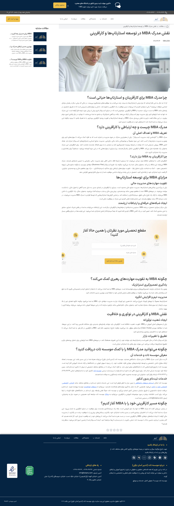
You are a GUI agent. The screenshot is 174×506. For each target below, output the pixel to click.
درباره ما (74, 19)
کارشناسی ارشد (162, 387)
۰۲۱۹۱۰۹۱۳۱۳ (77, 469)
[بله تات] (155, 457)
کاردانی (71, 383)
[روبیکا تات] (139, 457)
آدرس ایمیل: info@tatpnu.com (90, 473)
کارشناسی (65, 383)
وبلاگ (107, 394)
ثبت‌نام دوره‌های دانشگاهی (144, 383)
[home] (167, 26)
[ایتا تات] (134, 457)
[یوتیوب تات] (144, 457)
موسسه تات (97, 371)
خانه (112, 19)
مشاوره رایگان (59, 5)
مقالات (83, 19)
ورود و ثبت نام (13, 19)
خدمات (103, 20)
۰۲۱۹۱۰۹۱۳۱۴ (87, 469)
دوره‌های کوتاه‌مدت (90, 387)
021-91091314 (161, 12)
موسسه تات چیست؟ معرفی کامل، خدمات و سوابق (150, 481)
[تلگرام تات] (160, 457)
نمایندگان (92, 19)
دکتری (153, 387)
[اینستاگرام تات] (149, 457)
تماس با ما (64, 19)
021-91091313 (150, 12)
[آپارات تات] (165, 457)
